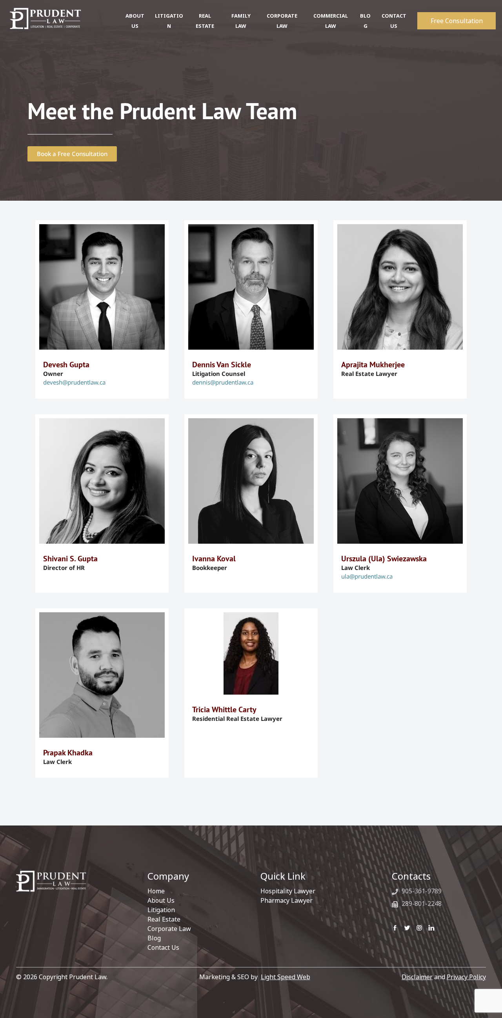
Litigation (161, 910)
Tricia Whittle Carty (224, 709)
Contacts (411, 876)
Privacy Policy (466, 977)
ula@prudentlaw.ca (367, 576)
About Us (161, 900)
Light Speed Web (285, 977)
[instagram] (419, 927)
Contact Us (163, 947)
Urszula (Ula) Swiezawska (384, 558)
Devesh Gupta (66, 364)
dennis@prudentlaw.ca (222, 382)
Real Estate (163, 919)
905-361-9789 (421, 891)
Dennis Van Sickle (221, 364)
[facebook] (395, 927)
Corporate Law (169, 928)
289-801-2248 (421, 903)
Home (156, 891)
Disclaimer (417, 977)
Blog (154, 938)
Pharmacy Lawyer (286, 900)
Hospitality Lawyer (287, 891)
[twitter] (407, 927)
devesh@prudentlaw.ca (74, 382)
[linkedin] (431, 927)
